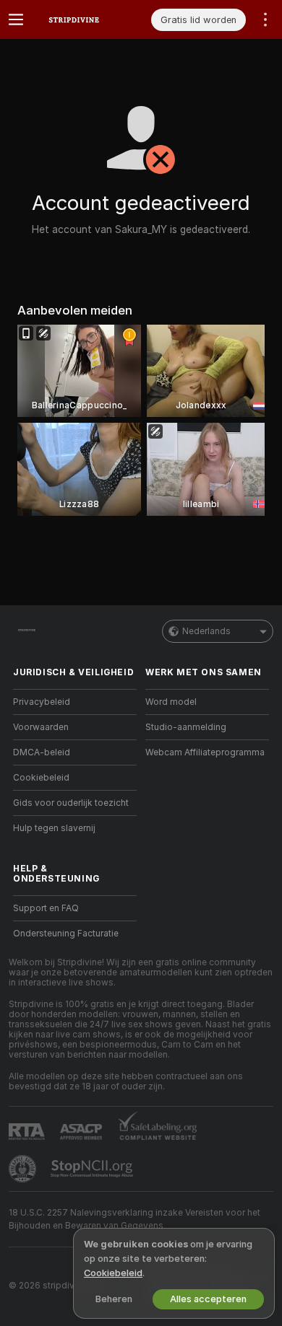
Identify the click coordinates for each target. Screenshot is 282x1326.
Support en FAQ (46, 908)
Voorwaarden (41, 727)
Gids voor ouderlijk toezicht (71, 803)
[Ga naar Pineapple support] (24, 1168)
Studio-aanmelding (185, 727)
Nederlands (206, 631)
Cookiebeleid (41, 778)
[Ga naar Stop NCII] (93, 1168)
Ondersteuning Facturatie (66, 933)
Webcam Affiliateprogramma (205, 752)
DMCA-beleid (41, 752)
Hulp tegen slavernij (54, 828)
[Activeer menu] (16, 19)
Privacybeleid (41, 702)
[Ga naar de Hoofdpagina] (86, 19)
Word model (171, 702)
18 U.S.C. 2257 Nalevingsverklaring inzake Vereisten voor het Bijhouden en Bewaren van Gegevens (134, 1219)
